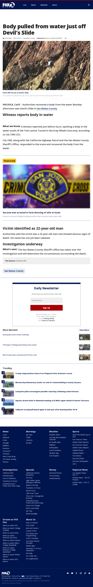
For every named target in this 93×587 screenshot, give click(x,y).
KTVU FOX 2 (17, 38)
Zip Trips (29, 435)
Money (52, 469)
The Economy (54, 476)
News (5, 431)
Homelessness (8, 476)
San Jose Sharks (78, 458)
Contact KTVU (31, 531)
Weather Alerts (54, 435)
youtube (72, 573)
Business (6, 448)
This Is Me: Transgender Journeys (35, 497)
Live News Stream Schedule (32, 542)
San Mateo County (29, 38)
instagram (81, 573)
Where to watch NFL (10, 525)
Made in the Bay (32, 485)
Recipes (29, 443)
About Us (30, 519)
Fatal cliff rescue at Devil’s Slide (16, 93)
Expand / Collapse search (89, 5)
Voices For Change (33, 505)
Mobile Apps (30, 546)
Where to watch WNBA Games (11, 556)
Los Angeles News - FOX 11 (79, 474)
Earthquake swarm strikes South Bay (16, 335)
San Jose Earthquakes (80, 461)
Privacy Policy (49, 318)
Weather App (54, 453)
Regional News (80, 469)
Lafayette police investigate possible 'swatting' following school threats (47, 391)
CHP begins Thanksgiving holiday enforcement (20, 345)
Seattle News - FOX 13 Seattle (80, 483)
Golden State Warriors (80, 442)
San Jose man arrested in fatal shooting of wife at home (31, 212)
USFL (74, 464)
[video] (84, 337)
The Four (29, 478)
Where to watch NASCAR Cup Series (10, 537)
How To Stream (32, 523)
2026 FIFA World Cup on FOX (81, 436)
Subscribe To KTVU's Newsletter (33, 549)
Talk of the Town (32, 493)
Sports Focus (31, 491)
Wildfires (6, 445)
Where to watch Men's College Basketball (11, 544)
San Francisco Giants (80, 445)
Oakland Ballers (78, 453)
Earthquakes (53, 448)
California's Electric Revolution (33, 474)
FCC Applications (32, 559)
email (68, 573)
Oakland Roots (77, 450)
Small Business (54, 478)
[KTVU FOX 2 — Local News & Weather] (10, 5)
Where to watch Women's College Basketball (9, 550)
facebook (76, 573)
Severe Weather (55, 450)
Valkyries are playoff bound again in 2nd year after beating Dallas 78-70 (46, 410)
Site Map (29, 553)
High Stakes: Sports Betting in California (33, 481)
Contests (29, 440)
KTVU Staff (8, 38)
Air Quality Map (54, 442)
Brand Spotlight (31, 514)
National (6, 437)
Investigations (10, 469)
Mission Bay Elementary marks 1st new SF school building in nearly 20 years (48, 382)
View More (84, 330)
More (54, 5)
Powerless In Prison (10, 481)
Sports (75, 431)
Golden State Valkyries (80, 448)
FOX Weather (54, 456)
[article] (46, 186)
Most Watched (10, 330)
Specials (30, 469)
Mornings (31, 431)
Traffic (28, 437)
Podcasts (6, 454)
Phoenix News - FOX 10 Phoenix (81, 479)
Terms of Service (48, 320)
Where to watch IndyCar (11, 540)
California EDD (8, 473)
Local (5, 435)
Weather (53, 431)
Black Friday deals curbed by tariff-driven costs (20, 355)
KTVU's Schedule (32, 538)
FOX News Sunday (9, 459)
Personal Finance (55, 473)
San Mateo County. (47, 108)
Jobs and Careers (32, 528)
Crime (5, 440)
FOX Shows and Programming (32, 534)
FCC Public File (31, 556)
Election (6, 462)
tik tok (85, 573)
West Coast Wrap (9, 456)
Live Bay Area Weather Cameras (57, 438)
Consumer (6, 451)
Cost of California (9, 478)
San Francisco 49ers (79, 439)
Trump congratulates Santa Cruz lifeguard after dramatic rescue (43, 373)
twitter (89, 573)
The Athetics (77, 456)
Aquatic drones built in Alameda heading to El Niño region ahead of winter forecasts (52, 400)
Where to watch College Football (11, 529)
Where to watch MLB (10, 533)
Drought (6, 443)
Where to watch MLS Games (10, 560)
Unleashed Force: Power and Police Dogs (11, 485)
